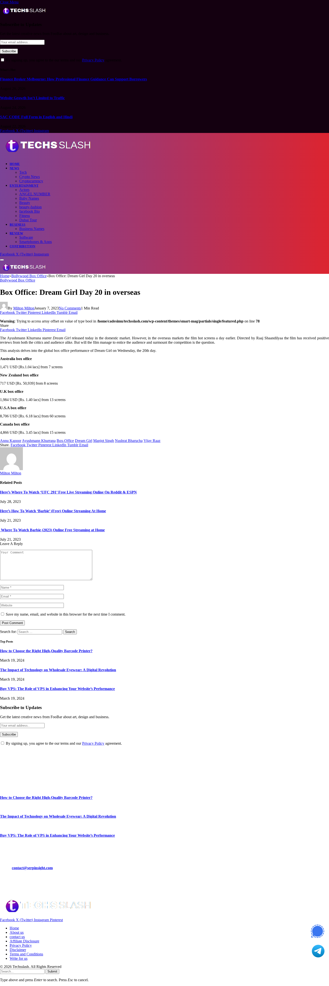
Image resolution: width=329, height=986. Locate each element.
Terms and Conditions (26, 954)
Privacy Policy (93, 60)
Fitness (24, 216)
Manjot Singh (103, 441)
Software (26, 237)
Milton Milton (23, 308)
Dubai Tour (28, 220)
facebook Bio (29, 211)
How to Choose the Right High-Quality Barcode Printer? (46, 651)
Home (15, 164)
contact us (17, 937)
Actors (24, 190)
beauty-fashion (30, 207)
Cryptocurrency (31, 181)
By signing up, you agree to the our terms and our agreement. (63, 60)
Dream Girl (83, 441)
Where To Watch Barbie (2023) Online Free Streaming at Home (52, 530)
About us (17, 932)
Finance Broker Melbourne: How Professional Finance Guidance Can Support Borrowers (73, 79)
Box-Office (65, 441)
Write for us (18, 958)
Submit (52, 971)
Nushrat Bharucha (129, 441)
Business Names (31, 229)
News (14, 168)
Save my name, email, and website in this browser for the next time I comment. (65, 614)
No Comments (70, 308)
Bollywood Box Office (17, 280)
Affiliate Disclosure (24, 941)
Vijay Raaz (152, 441)
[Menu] (2, 260)
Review (16, 233)
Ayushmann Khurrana (39, 441)
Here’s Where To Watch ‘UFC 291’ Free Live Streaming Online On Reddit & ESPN (68, 492)
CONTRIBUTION (22, 246)
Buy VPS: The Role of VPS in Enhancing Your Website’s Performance (57, 689)
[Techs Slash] (48, 155)
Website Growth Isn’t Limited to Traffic (32, 98)
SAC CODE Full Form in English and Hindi (36, 117)
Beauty (24, 203)
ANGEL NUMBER (34, 194)
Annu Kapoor (10, 441)
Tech (23, 172)
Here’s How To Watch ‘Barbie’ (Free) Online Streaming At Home (53, 511)
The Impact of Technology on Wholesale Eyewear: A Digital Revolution (58, 670)
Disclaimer (18, 950)
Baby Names (29, 198)
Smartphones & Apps (35, 242)
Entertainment (24, 185)
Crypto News (29, 177)
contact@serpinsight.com (32, 868)
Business (17, 224)
